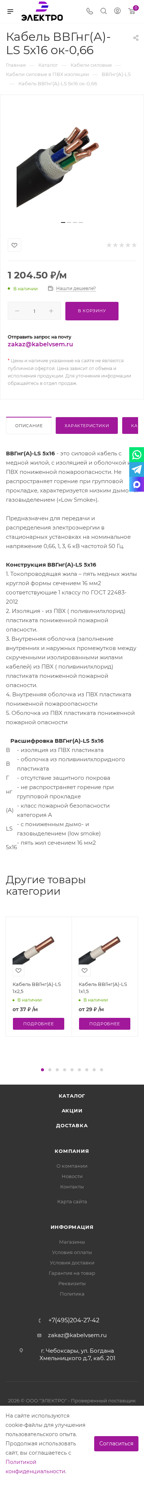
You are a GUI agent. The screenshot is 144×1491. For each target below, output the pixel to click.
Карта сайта (72, 1201)
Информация (72, 1227)
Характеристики (87, 425)
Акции (72, 1111)
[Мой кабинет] (117, 11)
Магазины (72, 1242)
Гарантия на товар (72, 1273)
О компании (72, 1166)
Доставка (72, 1125)
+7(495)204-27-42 (73, 1320)
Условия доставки (72, 1263)
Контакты (72, 1187)
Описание (28, 425)
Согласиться (116, 1443)
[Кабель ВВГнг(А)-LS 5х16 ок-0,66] (72, 160)
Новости (72, 1176)
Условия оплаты (72, 1252)
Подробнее (38, 1023)
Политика (72, 1294)
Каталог (72, 1096)
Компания (72, 1151)
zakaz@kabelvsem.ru (40, 344)
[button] (42, 1069)
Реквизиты (72, 1283)
